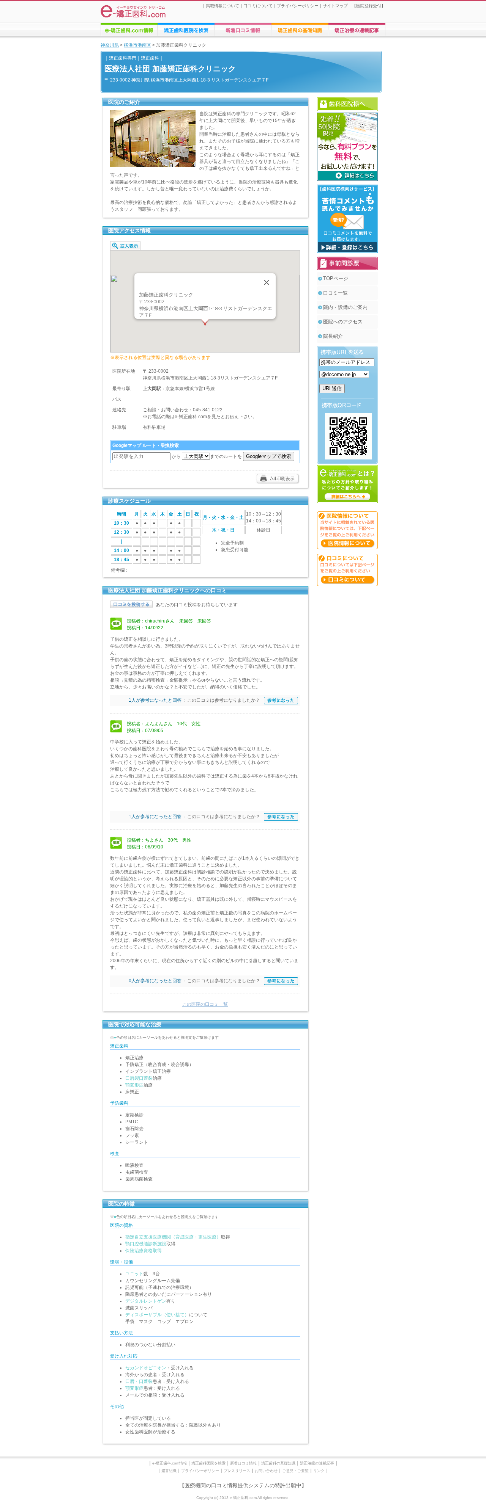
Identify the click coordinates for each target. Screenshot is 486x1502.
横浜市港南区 (137, 45)
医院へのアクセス (343, 322)
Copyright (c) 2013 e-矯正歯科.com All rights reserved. (243, 1498)
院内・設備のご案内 (345, 307)
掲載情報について (222, 5)
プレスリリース (237, 1471)
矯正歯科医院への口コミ (243, 29)
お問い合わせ (266, 1471)
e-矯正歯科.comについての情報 (129, 29)
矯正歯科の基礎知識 (278, 1463)
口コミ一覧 (335, 293)
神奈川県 (110, 45)
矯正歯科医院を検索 (208, 1463)
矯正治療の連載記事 (317, 1463)
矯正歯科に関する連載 (356, 29)
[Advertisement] (347, 704)
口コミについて (258, 5)
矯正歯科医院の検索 (186, 29)
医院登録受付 (368, 5)
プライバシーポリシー (298, 5)
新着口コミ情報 (243, 1463)
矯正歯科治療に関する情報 (299, 29)
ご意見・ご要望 (295, 1471)
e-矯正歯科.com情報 (169, 1463)
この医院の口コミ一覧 (205, 1004)
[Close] (266, 282)
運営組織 (169, 1471)
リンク (319, 1471)
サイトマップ (335, 5)
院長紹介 (333, 336)
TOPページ (335, 278)
